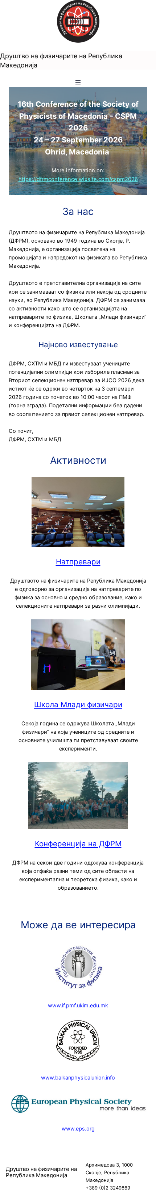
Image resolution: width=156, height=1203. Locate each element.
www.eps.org (78, 1128)
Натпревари (78, 561)
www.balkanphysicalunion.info (78, 1077)
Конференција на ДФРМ (78, 843)
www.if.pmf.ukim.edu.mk (78, 1005)
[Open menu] (78, 82)
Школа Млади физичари (78, 704)
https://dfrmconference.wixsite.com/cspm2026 (78, 179)
